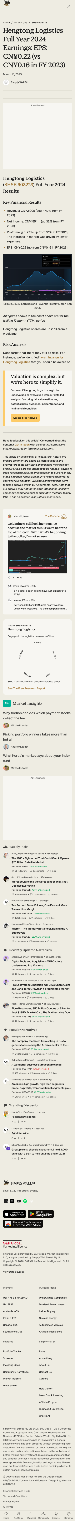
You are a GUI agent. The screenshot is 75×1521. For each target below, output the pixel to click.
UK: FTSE (8, 1304)
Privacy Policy (11, 1501)
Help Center (45, 1388)
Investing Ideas (11, 1365)
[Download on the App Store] (14, 1214)
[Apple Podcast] (31, 1201)
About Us (44, 1365)
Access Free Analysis (25, 417)
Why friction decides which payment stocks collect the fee (37, 715)
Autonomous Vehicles (51, 1324)
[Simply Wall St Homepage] (6, 2)
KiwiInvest (17, 1079)
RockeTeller (17, 1004)
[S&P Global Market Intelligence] (15, 1244)
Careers (43, 1378)
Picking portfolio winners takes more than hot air (35, 737)
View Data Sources (13, 1271)
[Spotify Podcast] (25, 1201)
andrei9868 (17, 957)
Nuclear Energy (48, 1318)
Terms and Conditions (15, 1496)
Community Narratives (15, 1371)
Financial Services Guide (16, 1491)
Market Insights (12, 1378)
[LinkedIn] (6, 1201)
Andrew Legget (19, 746)
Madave (15, 1128)
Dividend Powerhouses (51, 1304)
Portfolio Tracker (12, 1351)
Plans (42, 1351)
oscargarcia (17, 1036)
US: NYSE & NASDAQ (15, 1297)
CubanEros (17, 1060)
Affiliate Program (48, 1402)
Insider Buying (47, 1311)
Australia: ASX (11, 1311)
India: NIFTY (10, 1318)
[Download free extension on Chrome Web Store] (23, 1224)
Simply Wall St (19, 82)
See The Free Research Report (26, 688)
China (6, 22)
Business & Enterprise (51, 1408)
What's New (10, 1385)
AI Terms (8, 1506)
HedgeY (15, 924)
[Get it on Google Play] (41, 1214)
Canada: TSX (10, 1324)
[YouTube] (18, 1201)
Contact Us (45, 1371)
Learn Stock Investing (51, 1395)
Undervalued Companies (53, 1297)
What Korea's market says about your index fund (36, 758)
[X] (12, 1201)
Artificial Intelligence (50, 1331)
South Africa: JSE (12, 1331)
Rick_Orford (17, 853)
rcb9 (14, 900)
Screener (8, 1358)
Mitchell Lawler (19, 725)
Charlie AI (44, 1415)
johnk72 (15, 1145)
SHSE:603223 (18, 184)
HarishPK (16, 1112)
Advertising (45, 1358)
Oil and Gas (20, 22)
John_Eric (16, 877)
